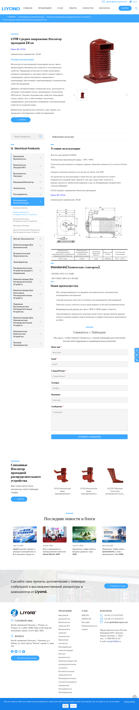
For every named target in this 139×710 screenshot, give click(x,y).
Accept (73, 706)
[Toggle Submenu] (40, 157)
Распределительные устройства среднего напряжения (68, 681)
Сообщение (57, 406)
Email (54, 359)
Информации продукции (63, 136)
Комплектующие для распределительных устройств (68, 664)
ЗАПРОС (125, 8)
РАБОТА (85, 615)
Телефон (55, 383)
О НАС (85, 610)
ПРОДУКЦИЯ (65, 610)
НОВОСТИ (86, 619)
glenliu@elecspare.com (116, 1)
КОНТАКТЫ (106, 610)
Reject (65, 706)
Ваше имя (56, 347)
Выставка (86, 622)
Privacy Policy (129, 701)
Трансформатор (65, 692)
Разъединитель (65, 689)
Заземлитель (64, 636)
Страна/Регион (58, 371)
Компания (55, 394)
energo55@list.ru (113, 641)
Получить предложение (27, 658)
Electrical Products (27, 148)
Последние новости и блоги (69, 518)
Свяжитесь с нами (117, 585)
